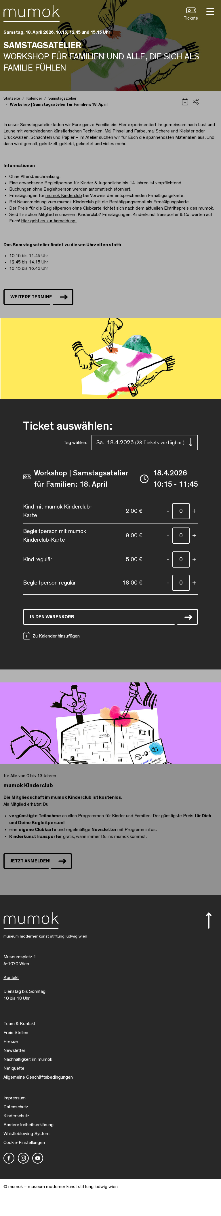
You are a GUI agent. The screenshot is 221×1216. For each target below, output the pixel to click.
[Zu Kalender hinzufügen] (185, 101)
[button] (190, 14)
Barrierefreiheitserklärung (28, 1124)
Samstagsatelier (62, 98)
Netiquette (13, 1068)
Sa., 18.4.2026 (140, 442)
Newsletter (14, 1050)
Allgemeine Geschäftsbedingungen (38, 1077)
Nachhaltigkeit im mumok (27, 1059)
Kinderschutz (16, 1115)
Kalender (34, 98)
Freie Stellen (15, 1032)
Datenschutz (15, 1107)
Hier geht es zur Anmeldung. (49, 221)
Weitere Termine (31, 297)
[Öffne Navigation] (209, 11)
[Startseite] (31, 12)
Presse (10, 1041)
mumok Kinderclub (63, 195)
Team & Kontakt (19, 1023)
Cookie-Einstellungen (24, 1142)
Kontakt (11, 977)
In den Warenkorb (52, 616)
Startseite (11, 98)
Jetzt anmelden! (30, 861)
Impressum (14, 1098)
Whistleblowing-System (26, 1133)
